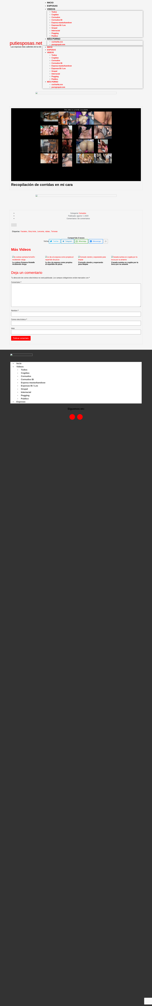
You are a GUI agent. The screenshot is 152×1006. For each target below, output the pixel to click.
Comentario (16, 282)
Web (13, 328)
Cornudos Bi (57, 20)
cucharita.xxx (57, 42)
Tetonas (54, 231)
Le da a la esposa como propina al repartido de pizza (58, 263)
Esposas (52, 6)
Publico (55, 36)
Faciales (24, 231)
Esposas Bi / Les (59, 25)
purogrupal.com (58, 44)
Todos (54, 12)
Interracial (56, 31)
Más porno (53, 39)
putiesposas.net (26, 43)
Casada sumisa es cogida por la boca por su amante (124, 263)
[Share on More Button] (105, 241)
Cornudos (56, 17)
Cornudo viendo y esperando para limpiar (90, 263)
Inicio (50, 2)
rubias (47, 231)
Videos (51, 9)
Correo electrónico (19, 319)
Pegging (55, 33)
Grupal (54, 28)
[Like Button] (14, 225)
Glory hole (32, 231)
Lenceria (40, 231)
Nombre (15, 310)
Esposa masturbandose (62, 23)
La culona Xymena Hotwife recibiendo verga (23, 263)
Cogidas (55, 15)
